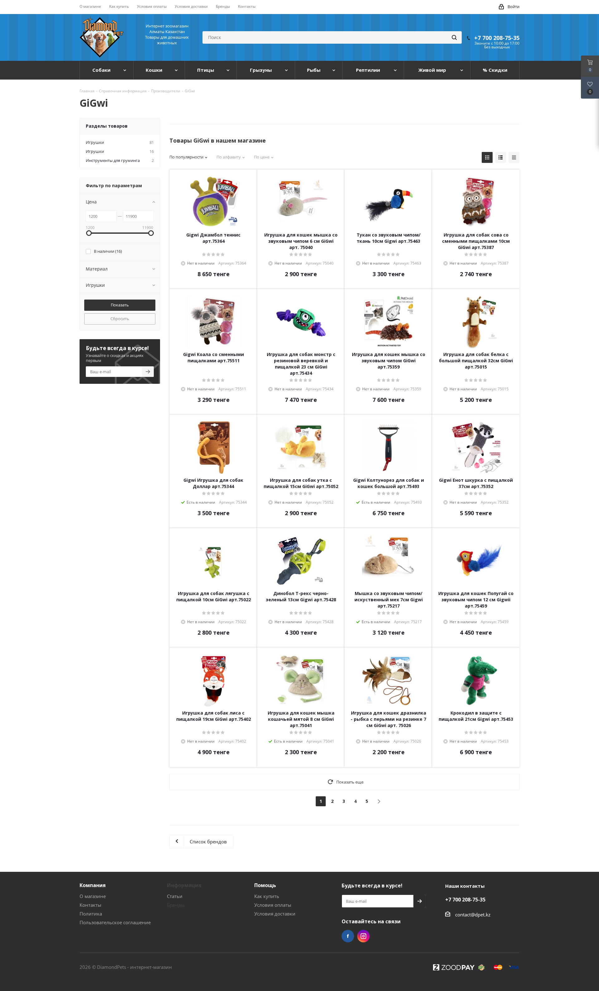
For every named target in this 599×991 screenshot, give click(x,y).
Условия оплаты (272, 905)
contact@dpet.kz (472, 914)
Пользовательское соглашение (115, 922)
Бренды (176, 905)
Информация (184, 885)
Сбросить (119, 318)
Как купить (266, 896)
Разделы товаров (107, 126)
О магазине (93, 896)
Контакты (90, 905)
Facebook (348, 936)
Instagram (363, 936)
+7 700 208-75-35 (496, 37)
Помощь (265, 885)
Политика (91, 913)
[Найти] (454, 37)
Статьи (175, 896)
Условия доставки (274, 913)
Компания (93, 885)
